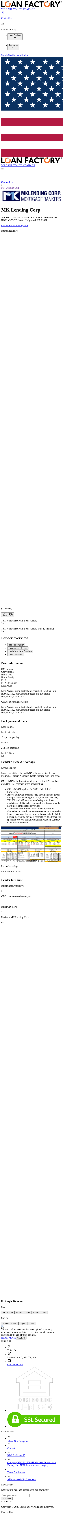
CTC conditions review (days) (15, 896)
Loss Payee (6, 685)
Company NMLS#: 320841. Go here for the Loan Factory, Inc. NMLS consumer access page (31, 1463)
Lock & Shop (7, 753)
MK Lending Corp (10, 187)
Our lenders (7, 182)
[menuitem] (15, 36)
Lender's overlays (9, 866)
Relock (4, 742)
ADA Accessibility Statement (21, 1479)
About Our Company (17, 1441)
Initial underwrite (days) (12, 885)
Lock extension (8, 732)
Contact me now (15, 1364)
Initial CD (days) (9, 906)
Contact (11, 1448)
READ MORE (8, 1337)
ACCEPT (21, 1338)
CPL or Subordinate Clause (14, 701)
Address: (5, 217)
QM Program (7, 669)
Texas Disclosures (16, 1472)
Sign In (4, 55)
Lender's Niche (8, 768)
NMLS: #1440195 (16, 1455)
